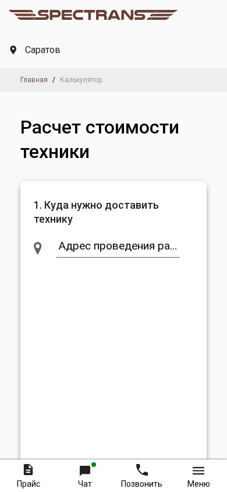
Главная (34, 80)
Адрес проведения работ (120, 245)
